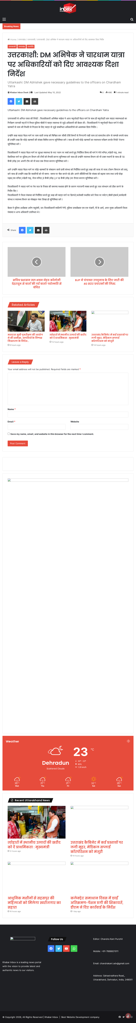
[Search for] (132, 19)
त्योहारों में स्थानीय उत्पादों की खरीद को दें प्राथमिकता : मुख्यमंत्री (68, 336)
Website (74, 421)
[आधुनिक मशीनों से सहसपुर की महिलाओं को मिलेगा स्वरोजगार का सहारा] (37, 878)
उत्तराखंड (22, 39)
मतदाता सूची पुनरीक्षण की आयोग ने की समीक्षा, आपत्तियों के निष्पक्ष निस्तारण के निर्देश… (25, 338)
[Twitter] (19, 101)
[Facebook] (11, 101)
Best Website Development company (80, 1017)
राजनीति (31, 46)
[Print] (35, 101)
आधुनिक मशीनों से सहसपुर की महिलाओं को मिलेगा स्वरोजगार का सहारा (34, 903)
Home (13, 39)
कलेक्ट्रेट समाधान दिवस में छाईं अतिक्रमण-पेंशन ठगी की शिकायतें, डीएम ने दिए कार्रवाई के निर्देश (96, 903)
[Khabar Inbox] (68, 8)
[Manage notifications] (128, 1015)
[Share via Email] (27, 101)
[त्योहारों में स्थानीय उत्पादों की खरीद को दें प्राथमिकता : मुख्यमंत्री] (68, 321)
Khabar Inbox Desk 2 (20, 92)
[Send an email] (32, 92)
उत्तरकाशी (31, 39)
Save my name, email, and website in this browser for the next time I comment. (52, 434)
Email (11, 421)
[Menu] (4, 19)
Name (12, 409)
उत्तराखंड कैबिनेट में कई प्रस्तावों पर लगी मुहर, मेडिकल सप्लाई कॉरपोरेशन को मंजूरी (109, 338)
